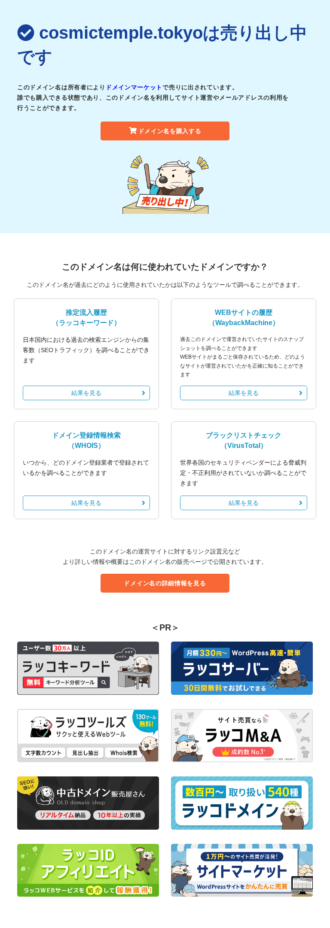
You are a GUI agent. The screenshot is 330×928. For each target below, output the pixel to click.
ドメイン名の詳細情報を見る (165, 583)
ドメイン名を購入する (170, 131)
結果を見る (86, 392)
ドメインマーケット (134, 87)
